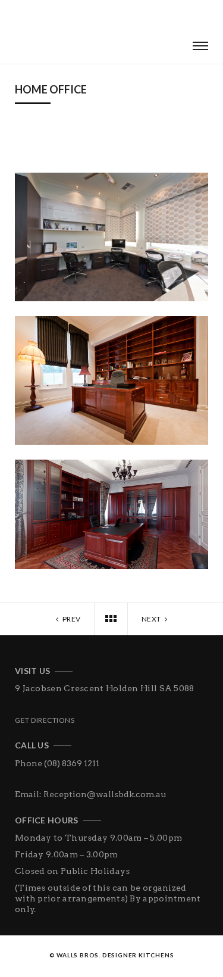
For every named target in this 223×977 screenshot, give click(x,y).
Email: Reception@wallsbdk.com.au (90, 794)
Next (152, 618)
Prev (71, 618)
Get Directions (44, 720)
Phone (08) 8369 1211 (57, 763)
